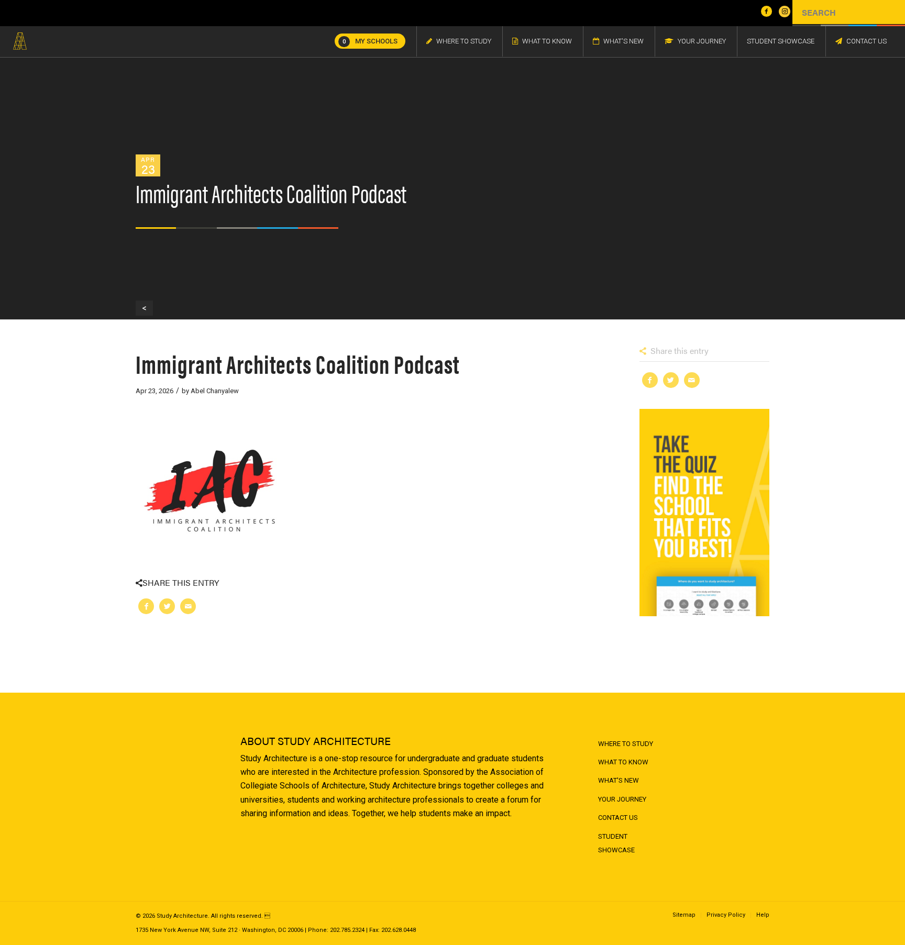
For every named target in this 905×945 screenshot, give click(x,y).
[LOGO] (20, 41)
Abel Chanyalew (215, 391)
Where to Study (625, 744)
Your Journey (622, 799)
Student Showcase (616, 843)
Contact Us (618, 817)
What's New (618, 780)
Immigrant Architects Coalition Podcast (297, 363)
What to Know (623, 762)
